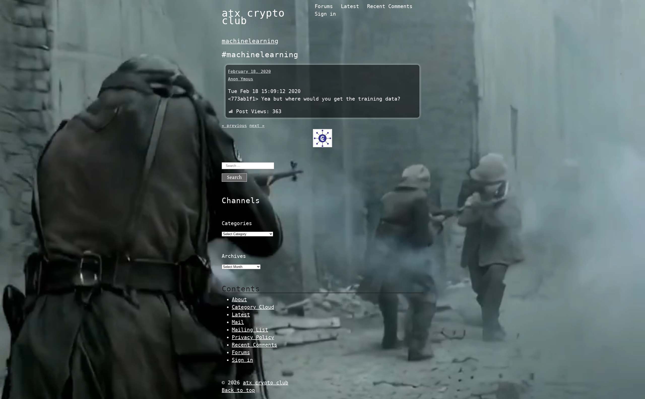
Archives (234, 256)
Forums (324, 6)
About (239, 299)
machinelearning (250, 41)
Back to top (238, 390)
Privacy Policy (253, 337)
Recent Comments (389, 6)
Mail (238, 322)
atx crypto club (253, 16)
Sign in (325, 14)
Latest (350, 6)
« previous (234, 125)
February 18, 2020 (249, 71)
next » (257, 125)
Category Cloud (253, 307)
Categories (237, 223)
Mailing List (250, 330)
